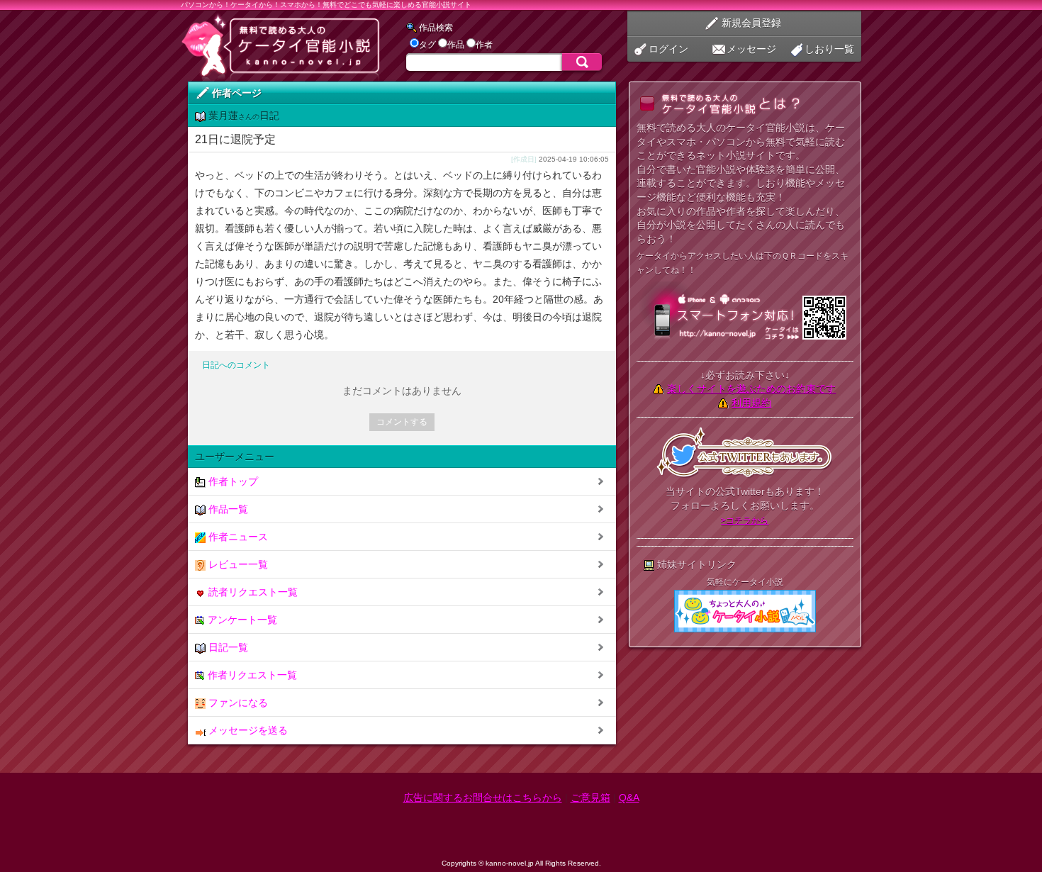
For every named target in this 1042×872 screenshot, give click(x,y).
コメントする (401, 422)
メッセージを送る (247, 730)
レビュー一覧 (237, 564)
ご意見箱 (590, 797)
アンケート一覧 (241, 619)
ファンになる (237, 702)
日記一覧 (227, 647)
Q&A (629, 797)
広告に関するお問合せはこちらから (482, 797)
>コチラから (744, 520)
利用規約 (751, 402)
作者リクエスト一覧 (251, 675)
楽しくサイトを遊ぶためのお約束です (751, 388)
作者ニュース (237, 536)
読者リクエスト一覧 (252, 592)
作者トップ (232, 481)
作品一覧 (227, 509)
